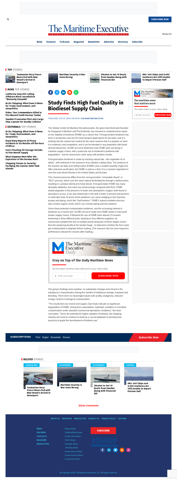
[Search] (8, 19)
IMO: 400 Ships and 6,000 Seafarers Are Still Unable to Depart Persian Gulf (156, 77)
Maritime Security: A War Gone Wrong (72, 75)
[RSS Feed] (122, 450)
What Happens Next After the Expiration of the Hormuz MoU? (22, 158)
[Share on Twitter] (56, 92)
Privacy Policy (108, 418)
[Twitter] (115, 450)
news (39, 42)
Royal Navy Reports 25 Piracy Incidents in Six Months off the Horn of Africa (25, 143)
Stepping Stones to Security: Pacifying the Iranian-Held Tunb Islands (22, 166)
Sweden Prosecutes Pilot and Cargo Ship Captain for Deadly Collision (25, 120)
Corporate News (72, 459)
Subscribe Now (108, 276)
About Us (55, 418)
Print (38, 337)
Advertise (109, 42)
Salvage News (71, 444)
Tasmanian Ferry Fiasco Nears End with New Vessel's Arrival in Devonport (29, 78)
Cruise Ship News (73, 436)
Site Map (122, 418)
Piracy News (70, 428)
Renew (66, 337)
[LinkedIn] (109, 450)
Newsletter (94, 42)
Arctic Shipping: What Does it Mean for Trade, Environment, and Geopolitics (24, 106)
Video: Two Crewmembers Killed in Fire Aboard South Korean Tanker (24, 113)
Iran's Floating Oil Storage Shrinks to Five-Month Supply (24, 151)
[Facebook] (102, 450)
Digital (45, 337)
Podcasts (65, 42)
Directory (123, 42)
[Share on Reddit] (69, 92)
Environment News (74, 455)
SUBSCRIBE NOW (160, 19)
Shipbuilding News (73, 432)
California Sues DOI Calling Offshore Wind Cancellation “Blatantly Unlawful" (20, 97)
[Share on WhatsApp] (76, 92)
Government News (73, 451)
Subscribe (137, 42)
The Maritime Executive (92, 118)
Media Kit (166, 34)
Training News (71, 447)
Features (51, 42)
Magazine (79, 42)
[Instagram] (128, 450)
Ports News (70, 440)
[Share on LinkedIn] (63, 92)
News (39, 428)
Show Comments (88, 405)
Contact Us (93, 418)
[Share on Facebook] (50, 92)
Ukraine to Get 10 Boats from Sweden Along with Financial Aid (114, 77)
